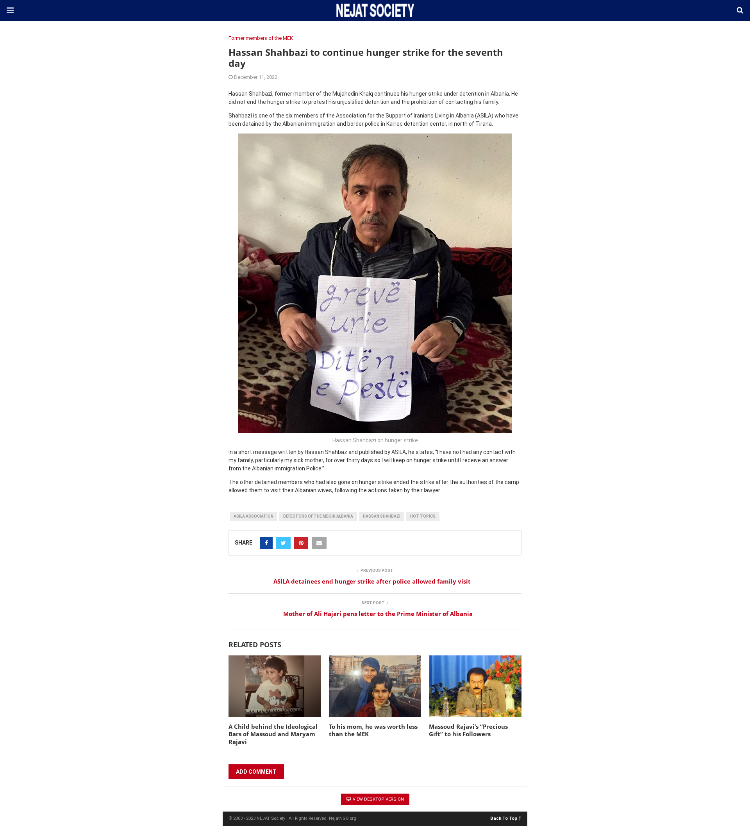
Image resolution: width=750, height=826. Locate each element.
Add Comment (256, 772)
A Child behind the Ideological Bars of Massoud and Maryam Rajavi (273, 734)
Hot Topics (423, 516)
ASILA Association (253, 516)
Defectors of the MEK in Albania (318, 516)
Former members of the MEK (261, 38)
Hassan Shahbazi (381, 516)
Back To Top (503, 818)
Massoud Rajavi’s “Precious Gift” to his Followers (468, 730)
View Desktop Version (378, 799)
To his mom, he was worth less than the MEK (373, 730)
